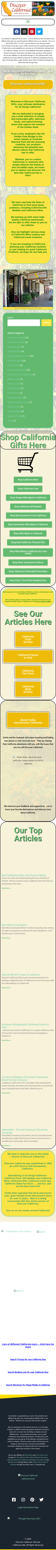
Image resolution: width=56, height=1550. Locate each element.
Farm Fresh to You (42, 1455)
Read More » (6, 888)
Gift (45, 207)
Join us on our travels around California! (28, 1210)
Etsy (27, 62)
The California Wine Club (44, 55)
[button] (28, 21)
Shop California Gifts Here (28, 441)
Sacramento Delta (15, 398)
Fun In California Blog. (43, 601)
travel (28, 237)
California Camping (15, 338)
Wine (6, 1181)
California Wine (34, 210)
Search (10, 318)
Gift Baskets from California (19, 375)
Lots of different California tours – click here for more (28, 1345)
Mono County (13, 384)
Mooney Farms (13, 1462)
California (18, 205)
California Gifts (14, 347)
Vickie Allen (11, 1193)
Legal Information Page (28, 1507)
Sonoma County (14, 416)
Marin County (13, 379)
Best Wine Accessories (14, 924)
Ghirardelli (24, 55)
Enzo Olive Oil (41, 1460)
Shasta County (13, 407)
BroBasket (43, 58)
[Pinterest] (31, 31)
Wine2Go (21, 58)
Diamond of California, (31, 58)
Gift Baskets (29, 1178)
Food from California (16, 370)
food (24, 741)
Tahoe (10, 421)
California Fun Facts (16, 342)
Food (18, 1178)
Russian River (13, 393)
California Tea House (10, 58)
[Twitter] (39, 31)
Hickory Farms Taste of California (34, 60)
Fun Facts (28, 1183)
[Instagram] (24, 31)
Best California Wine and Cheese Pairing (24, 875)
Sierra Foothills (14, 411)
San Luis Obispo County (18, 402)
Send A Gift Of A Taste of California (21, 974)
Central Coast (13, 365)
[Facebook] (16, 31)
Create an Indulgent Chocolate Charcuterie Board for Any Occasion (25, 1078)
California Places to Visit (18, 356)
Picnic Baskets (13, 388)
